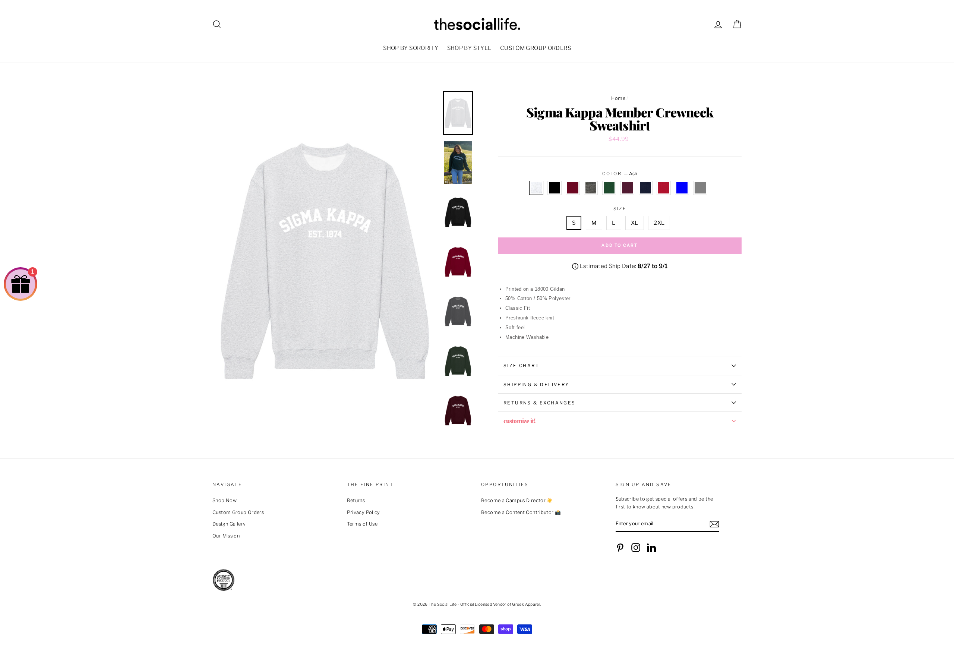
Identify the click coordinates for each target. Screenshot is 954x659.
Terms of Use (362, 524)
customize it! (519, 421)
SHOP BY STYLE (469, 48)
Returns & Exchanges (539, 403)
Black (554, 188)
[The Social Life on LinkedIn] (651, 547)
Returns (356, 500)
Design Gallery (229, 524)
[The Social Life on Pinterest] (620, 547)
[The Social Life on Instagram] (635, 547)
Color (619, 173)
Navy (646, 188)
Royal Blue (682, 188)
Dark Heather (591, 188)
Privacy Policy (363, 512)
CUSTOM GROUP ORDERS (535, 48)
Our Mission (226, 536)
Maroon (627, 188)
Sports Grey (700, 188)
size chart (521, 365)
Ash (536, 188)
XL (634, 223)
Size (619, 208)
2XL (659, 223)
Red (664, 188)
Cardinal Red (573, 188)
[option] (324, 260)
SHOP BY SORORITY (410, 48)
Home (618, 98)
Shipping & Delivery (536, 384)
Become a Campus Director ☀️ (517, 500)
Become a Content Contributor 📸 (521, 512)
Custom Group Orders (238, 512)
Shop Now (224, 500)
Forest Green (609, 188)
